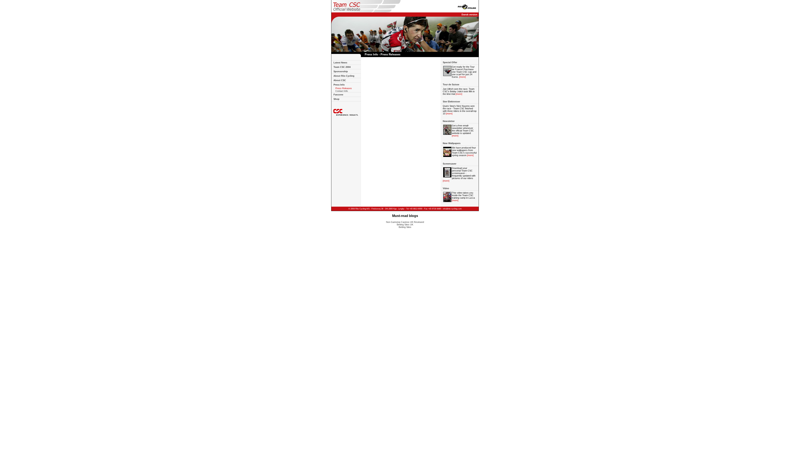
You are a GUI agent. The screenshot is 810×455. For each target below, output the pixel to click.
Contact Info (341, 91)
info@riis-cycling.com (452, 209)
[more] (462, 77)
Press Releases (343, 88)
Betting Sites (405, 227)
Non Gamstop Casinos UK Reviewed (405, 222)
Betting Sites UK (405, 224)
